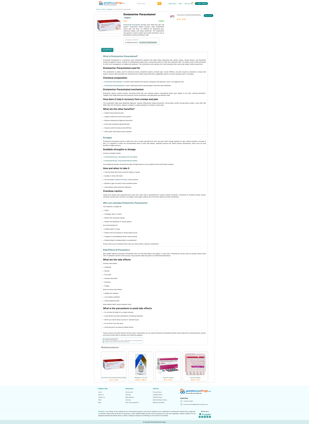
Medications (172, 3)
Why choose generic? (132, 402)
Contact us (101, 397)
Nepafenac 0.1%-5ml (141, 377)
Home (98, 9)
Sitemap (128, 394)
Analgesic (109, 9)
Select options (208, 15)
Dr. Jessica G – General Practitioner (148, 42)
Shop (180, 3)
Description (107, 50)
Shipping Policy (157, 394)
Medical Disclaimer (159, 402)
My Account (129, 392)
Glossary (128, 400)
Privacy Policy (157, 392)
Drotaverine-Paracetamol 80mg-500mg (189, 15)
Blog (99, 402)
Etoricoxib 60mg (195, 377)
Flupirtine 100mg (168, 377)
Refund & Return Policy (160, 400)
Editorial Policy (157, 397)
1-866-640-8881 (188, 401)
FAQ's (100, 400)
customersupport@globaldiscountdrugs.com (196, 404)
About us (101, 394)
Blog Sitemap (130, 397)
